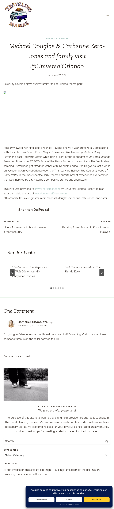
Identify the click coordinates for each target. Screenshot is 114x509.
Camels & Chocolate (33, 322)
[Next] (101, 272)
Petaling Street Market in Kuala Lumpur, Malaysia (86, 227)
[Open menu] (107, 15)
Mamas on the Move (57, 38)
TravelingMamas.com (47, 189)
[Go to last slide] (12, 272)
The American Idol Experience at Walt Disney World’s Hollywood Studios (30, 271)
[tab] (51, 288)
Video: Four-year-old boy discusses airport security (25, 227)
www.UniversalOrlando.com (51, 193)
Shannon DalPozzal (33, 210)
